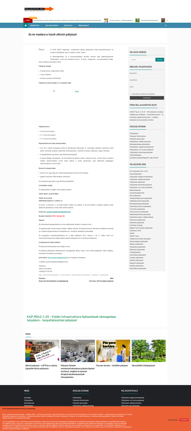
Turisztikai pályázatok (137, 209)
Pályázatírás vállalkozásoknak (140, 142)
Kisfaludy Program (136, 225)
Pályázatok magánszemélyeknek (141, 177)
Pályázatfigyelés (135, 155)
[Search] (166, 25)
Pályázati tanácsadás (137, 139)
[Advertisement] (76, 299)
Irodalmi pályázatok (136, 258)
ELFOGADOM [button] (184, 419)
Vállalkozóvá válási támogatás (140, 239)
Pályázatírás (134, 133)
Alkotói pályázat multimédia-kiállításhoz (161, 20)
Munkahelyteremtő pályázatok (140, 214)
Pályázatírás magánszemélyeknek (142, 147)
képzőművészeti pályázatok (51, 275)
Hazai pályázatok (136, 174)
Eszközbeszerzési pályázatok (140, 206)
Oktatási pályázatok (136, 266)
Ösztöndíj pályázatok (137, 193)
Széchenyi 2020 (135, 231)
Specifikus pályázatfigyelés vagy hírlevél (144, 158)
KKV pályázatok (135, 196)
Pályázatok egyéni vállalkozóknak (141, 217)
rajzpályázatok (104, 275)
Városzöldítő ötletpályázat (131, 20)
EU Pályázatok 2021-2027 (139, 171)
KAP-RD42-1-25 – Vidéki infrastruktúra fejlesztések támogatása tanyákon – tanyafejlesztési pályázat (71, 318)
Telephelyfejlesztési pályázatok (141, 198)
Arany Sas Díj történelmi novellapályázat (53, 279)
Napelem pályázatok (137, 263)
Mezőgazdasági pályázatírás (140, 144)
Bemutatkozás (29, 403)
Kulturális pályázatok (137, 223)
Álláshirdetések (135, 190)
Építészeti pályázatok (137, 250)
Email (131, 87)
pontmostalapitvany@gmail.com (59, 212)
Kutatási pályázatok (136, 260)
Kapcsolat (68, 25)
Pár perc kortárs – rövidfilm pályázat (103, 20)
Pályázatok (34, 25)
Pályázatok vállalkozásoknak (140, 179)
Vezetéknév (133, 80)
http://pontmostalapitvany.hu (57, 258)
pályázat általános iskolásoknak (81, 275)
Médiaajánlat (83, 25)
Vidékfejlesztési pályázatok (139, 201)
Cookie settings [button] (173, 420)
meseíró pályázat (65, 275)
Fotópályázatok (135, 252)
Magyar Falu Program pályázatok (141, 228)
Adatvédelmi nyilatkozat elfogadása (143, 94)
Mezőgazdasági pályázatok (139, 204)
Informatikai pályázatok (138, 255)
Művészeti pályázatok (137, 220)
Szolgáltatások (51, 25)
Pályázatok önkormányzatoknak (141, 185)
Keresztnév (133, 73)
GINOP (132, 233)
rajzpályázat (95, 275)
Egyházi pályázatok (136, 244)
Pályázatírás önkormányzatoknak (141, 152)
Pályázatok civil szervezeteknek (141, 187)
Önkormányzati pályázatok (130, 406)
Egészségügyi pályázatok (139, 241)
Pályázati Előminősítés (138, 136)
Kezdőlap (27, 398)
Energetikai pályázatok (137, 247)
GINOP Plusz (134, 236)
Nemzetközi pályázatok (138, 268)
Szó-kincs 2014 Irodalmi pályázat (101, 279)
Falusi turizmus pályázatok (139, 212)
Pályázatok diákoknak (137, 182)
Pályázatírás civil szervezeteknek (141, 150)
